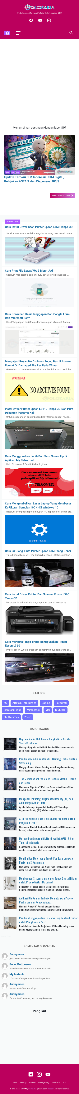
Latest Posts (6, 936)
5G (5, 702)
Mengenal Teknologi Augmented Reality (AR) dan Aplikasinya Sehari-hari (46, 801)
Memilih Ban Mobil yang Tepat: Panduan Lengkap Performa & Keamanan (46, 860)
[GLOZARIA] (39, 7)
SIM (17, 172)
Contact (32, 1083)
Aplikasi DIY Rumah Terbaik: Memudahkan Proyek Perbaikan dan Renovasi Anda (46, 900)
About (15, 1083)
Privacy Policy (43, 1083)
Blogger (51, 1089)
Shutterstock (11, 717)
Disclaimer (56, 1083)
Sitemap (23, 1083)
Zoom (27, 717)
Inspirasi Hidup (12, 709)
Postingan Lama (61, 195)
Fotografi (61, 702)
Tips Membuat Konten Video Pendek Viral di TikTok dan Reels (47, 781)
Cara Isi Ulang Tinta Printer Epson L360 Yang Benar (38, 551)
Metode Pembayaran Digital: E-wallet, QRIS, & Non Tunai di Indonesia (46, 840)
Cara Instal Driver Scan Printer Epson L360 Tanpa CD (39, 227)
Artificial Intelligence (24, 702)
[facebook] (30, 20)
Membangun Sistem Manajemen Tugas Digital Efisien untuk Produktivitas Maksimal (48, 880)
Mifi (47, 709)
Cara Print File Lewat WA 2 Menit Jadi (29, 270)
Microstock (33, 709)
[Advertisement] (39, 82)
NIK (13, 172)
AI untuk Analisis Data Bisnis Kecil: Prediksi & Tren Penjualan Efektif (47, 820)
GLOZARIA (32, 1089)
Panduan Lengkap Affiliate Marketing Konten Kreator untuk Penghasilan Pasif (48, 920)
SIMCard (60, 709)
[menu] (18, 33)
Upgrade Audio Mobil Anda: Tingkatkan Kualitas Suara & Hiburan (45, 741)
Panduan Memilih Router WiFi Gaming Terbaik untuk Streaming (48, 761)
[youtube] (39, 20)
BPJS (7, 172)
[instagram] (48, 20)
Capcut (46, 702)
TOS (64, 1083)
